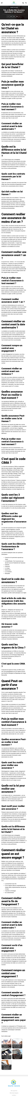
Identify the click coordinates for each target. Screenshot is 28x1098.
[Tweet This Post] (11, 16)
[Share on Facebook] (8, 16)
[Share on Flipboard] (14, 16)
